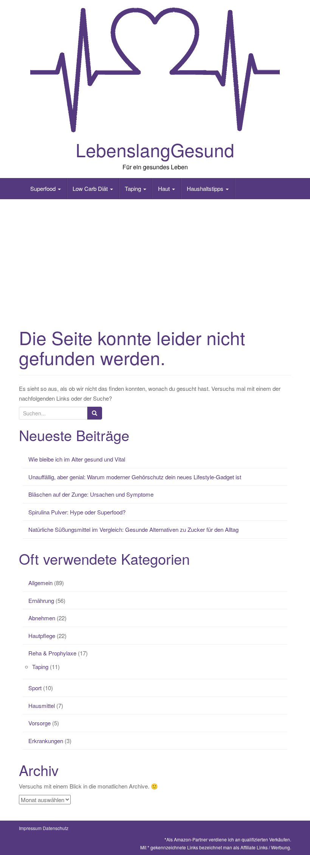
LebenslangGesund (155, 149)
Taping (134, 188)
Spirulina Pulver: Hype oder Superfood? (77, 512)
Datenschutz (55, 828)
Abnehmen (41, 618)
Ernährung (41, 600)
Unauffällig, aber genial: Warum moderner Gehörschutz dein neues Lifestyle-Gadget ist (134, 477)
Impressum (30, 828)
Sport (35, 688)
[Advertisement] (155, 260)
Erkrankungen (45, 741)
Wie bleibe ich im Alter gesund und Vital (76, 459)
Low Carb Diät (91, 188)
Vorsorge (39, 723)
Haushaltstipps (206, 188)
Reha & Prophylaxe (52, 653)
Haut (164, 188)
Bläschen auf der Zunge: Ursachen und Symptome (90, 494)
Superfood (43, 188)
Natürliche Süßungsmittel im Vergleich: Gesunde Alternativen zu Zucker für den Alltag (133, 529)
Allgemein (40, 583)
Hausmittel (41, 705)
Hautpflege (41, 636)
